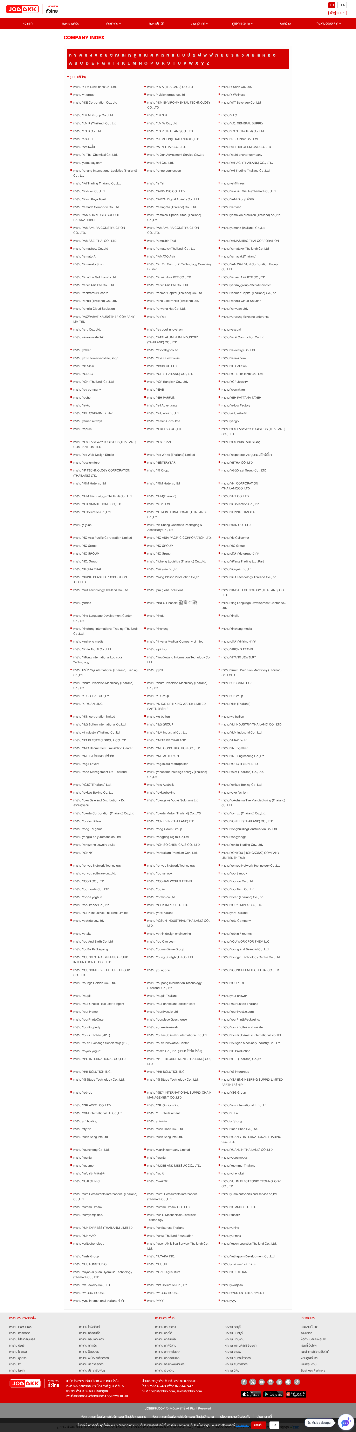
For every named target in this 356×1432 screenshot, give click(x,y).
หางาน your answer (234, 995)
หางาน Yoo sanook (159, 873)
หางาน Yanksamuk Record (90, 293)
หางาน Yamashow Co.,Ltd (90, 248)
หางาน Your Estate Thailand (239, 1003)
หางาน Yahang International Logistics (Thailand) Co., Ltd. (105, 173)
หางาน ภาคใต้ (163, 1333)
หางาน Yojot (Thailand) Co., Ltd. (242, 771)
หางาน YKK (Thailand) (235, 703)
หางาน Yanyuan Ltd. (234, 308)
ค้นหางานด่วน (70, 23)
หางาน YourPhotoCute (88, 1019)
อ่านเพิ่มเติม (242, 1425)
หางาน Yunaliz (230, 1214)
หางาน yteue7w (157, 1121)
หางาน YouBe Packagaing (90, 949)
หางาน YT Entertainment (163, 1113)
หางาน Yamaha (231, 207)
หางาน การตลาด (19, 1333)
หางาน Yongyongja (233, 836)
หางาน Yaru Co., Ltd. (87, 329)
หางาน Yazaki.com (233, 358)
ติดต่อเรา (306, 1333)
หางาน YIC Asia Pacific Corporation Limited (102, 537)
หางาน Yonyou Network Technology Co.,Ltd (251, 865)
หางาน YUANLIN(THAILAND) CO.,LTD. (247, 1149)
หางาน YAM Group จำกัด (237, 199)
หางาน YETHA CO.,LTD (237, 462)
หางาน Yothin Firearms (236, 933)
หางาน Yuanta (82, 1157)
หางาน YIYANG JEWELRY (238, 657)
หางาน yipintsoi (157, 649)
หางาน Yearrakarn (233, 389)
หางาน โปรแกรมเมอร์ (22, 1339)
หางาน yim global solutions (165, 590)
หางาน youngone (158, 970)
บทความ (285, 23)
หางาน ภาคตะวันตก (167, 1358)
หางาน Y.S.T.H (83, 139)
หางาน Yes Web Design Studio (93, 454)
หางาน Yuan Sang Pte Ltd (90, 1136)
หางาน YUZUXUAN (234, 1272)
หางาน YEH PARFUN (161, 397)
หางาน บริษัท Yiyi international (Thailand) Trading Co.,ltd (105, 673)
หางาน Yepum (82, 429)
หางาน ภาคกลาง (165, 1327)
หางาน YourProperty (86, 1027)
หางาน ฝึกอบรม (89, 1351)
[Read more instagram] (270, 1382)
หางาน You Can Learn (161, 941)
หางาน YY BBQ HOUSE (89, 1292)
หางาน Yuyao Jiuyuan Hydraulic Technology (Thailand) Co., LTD (102, 1275)
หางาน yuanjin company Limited (168, 1149)
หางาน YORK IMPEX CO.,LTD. (167, 905)
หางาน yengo (230, 421)
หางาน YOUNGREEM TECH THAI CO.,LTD (250, 970)
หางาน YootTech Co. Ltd (237, 889)
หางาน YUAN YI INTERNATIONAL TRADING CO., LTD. (251, 1139)
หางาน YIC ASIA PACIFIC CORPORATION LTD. (179, 537)
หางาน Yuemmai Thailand (238, 1165)
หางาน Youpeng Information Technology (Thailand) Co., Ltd (174, 985)
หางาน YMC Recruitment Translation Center (102, 748)
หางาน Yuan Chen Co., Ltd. (239, 1129)
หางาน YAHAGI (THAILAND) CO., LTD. (247, 162)
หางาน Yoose (156, 889)
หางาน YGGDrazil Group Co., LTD (243, 470)
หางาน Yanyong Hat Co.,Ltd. (166, 308)
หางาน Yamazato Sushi (88, 264)
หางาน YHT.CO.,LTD (235, 496)
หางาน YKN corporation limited (94, 716)
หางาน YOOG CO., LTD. (89, 881)
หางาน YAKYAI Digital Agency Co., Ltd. (173, 199)
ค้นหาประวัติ (156, 23)
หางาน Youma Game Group (165, 949)
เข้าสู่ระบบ (336, 13)
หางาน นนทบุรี (234, 1333)
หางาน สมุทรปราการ (238, 1358)
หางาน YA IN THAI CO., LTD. (166, 146)
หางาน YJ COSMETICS (237, 683)
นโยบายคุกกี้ (264, 1416)
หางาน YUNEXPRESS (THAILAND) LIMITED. (103, 1227)
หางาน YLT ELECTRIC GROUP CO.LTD (99, 740)
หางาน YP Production (235, 1051)
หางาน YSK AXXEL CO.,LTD (92, 1105)
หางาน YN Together (234, 748)
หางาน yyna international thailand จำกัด (99, 1300)
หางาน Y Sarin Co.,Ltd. (236, 86)
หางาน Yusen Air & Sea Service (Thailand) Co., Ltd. (178, 1246)
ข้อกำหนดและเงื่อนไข (313, 1339)
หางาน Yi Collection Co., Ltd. (240, 504)
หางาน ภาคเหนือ (165, 1339)
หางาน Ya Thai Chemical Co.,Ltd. (95, 154)
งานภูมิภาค (198, 23)
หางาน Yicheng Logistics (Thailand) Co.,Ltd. (176, 561)
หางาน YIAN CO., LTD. (236, 524)
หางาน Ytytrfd (82, 1129)
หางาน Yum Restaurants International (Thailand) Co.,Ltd (105, 1197)
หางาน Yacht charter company (241, 154)
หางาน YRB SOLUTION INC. (92, 1071)
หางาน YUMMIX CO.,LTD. (238, 1207)
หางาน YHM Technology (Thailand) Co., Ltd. (102, 496)
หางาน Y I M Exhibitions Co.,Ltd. (95, 86)
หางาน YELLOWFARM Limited (93, 413)
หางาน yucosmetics (234, 1157)
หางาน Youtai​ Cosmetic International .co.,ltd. (177, 1035)
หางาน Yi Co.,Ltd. (159, 504)
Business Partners (313, 1370)
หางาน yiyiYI (155, 670)
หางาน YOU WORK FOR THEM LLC (245, 941)
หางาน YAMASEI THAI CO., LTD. (95, 240)
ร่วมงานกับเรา (309, 1327)
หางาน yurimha (231, 1235)
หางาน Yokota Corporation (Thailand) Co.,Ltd (103, 813)
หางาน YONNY (83, 852)
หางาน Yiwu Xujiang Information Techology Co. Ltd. (179, 660)
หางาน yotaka (82, 933)
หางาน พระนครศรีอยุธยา (240, 1345)
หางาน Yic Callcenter (235, 537)
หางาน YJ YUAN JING (88, 703)
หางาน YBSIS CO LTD (162, 366)
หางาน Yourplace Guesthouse (167, 1019)
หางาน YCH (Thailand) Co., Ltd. (242, 373)
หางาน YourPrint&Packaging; (240, 1019)
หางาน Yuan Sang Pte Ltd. (165, 1136)
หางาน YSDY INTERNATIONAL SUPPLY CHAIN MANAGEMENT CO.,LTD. (179, 1095)
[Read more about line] (288, 1382)
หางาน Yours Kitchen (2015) (91, 1035)
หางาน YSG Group (233, 1092)
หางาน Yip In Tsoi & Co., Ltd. (92, 649)
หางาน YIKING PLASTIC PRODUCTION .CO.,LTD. (100, 580)
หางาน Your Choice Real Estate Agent (98, 1003)
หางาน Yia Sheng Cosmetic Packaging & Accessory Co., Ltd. (174, 527)
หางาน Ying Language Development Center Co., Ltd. (102, 618)
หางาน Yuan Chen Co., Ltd (165, 1129)
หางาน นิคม (232, 1370)
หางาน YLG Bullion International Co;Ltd (99, 724)
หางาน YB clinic (83, 366)
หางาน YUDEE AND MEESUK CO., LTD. (174, 1165)
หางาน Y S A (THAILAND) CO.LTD (170, 86)
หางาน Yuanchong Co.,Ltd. (91, 1149)
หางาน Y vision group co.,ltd (166, 94)
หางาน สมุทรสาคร (236, 1364)
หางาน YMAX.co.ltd (234, 740)
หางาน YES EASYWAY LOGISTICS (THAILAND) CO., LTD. (253, 431)
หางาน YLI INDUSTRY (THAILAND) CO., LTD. (251, 724)
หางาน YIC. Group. (85, 561)
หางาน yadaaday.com (87, 162)
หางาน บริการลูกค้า (91, 1364)
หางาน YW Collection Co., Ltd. (167, 1285)
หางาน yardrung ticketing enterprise (245, 316)
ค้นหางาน (112, 23)
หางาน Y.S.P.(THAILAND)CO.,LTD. (170, 131)
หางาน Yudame (83, 1165)
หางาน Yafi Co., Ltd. (160, 162)
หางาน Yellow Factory (235, 405)
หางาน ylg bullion (158, 716)
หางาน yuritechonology (88, 1243)
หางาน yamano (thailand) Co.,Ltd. (243, 227)
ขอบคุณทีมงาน (310, 1358)
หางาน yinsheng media (88, 641)
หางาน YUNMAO (84, 1235)
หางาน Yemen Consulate (163, 421)
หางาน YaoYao (156, 316)
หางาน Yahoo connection (164, 170)
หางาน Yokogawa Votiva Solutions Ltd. (173, 800)
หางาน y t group (84, 94)
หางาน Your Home (85, 1011)
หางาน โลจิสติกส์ (89, 1327)
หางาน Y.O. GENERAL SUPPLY (242, 123)
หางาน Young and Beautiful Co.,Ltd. (245, 949)
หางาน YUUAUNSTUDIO (90, 1264)
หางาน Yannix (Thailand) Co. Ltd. (95, 300)
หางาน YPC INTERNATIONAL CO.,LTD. (99, 1058)
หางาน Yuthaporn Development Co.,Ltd (248, 1256)
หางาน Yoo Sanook (234, 873)
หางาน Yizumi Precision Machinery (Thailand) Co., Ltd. (103, 685)
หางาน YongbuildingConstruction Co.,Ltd (249, 829)
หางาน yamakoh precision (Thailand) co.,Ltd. (251, 215)
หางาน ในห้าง (17, 1370)
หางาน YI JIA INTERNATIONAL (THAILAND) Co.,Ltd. (176, 515)
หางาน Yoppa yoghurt (87, 897)
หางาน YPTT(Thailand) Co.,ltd (241, 1058)
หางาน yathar (82, 350)
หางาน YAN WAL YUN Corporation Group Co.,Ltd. (249, 267)
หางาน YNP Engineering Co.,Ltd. (243, 756)
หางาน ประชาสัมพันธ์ (92, 1370)
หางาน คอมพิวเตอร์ (91, 1339)
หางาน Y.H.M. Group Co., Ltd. (93, 115)
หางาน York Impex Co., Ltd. (91, 905)
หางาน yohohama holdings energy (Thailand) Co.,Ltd (177, 774)
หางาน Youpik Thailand (162, 995)
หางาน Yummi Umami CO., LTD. (168, 1207)
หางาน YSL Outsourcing (163, 1105)
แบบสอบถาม (308, 1364)
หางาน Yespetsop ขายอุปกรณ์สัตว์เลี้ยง (246, 454)
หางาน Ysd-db (82, 1092)
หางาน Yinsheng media (236, 628)
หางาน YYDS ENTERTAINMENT (242, 1292)
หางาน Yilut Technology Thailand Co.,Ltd (248, 577)
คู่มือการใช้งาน (241, 23)
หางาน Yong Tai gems (87, 829)
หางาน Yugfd (155, 1173)
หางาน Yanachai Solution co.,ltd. (95, 277)
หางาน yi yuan (82, 524)
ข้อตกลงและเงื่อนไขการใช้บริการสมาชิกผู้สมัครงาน (183, 1416)
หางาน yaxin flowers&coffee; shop (95, 358)
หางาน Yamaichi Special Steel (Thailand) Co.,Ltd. (174, 217)
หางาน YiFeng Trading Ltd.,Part (242, 561)
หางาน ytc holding (85, 1121)
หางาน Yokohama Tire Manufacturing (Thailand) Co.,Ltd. (253, 803)
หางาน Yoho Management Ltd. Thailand (100, 771)
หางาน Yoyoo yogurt (87, 1051)
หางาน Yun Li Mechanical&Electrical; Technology (171, 1217)
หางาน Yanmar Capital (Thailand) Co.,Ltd (174, 293)
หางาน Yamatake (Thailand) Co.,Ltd (245, 248)
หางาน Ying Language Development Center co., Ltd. (253, 605)
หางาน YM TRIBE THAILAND (166, 740)
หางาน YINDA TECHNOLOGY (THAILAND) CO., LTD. (253, 593)
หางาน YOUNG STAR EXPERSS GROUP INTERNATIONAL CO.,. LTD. (100, 960)
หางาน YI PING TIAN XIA (238, 512)
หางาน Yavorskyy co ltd (162, 350)
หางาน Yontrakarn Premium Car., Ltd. (172, 852)
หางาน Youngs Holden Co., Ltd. (94, 983)
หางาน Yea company (87, 389)
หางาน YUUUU (157, 1264)
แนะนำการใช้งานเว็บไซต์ (315, 1351)
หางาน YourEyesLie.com (237, 1011)
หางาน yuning (230, 1227)
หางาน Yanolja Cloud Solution (241, 300)
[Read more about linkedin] (279, 1382)
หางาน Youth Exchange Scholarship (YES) (101, 1043)
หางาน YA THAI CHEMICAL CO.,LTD (246, 146)
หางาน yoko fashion (234, 792)
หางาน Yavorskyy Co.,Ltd (238, 350)
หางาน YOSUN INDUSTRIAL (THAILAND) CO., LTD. (178, 923)
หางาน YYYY (155, 1300)
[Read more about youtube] (261, 1382)
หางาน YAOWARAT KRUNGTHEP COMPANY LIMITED (104, 319)
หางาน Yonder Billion (87, 821)
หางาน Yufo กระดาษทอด (88, 1173)
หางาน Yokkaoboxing (161, 792)
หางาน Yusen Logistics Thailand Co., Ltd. (249, 1243)
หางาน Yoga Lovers (86, 763)
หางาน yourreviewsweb (162, 1027)
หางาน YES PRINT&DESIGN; (240, 442)
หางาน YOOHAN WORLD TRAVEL (170, 881)
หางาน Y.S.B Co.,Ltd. (87, 131)
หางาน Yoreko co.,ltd (161, 897)
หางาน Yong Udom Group (164, 829)
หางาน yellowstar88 (234, 413)
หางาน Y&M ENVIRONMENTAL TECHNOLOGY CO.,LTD (178, 105)
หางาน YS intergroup (235, 1071)
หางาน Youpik (82, 995)
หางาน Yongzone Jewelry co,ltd (94, 844)
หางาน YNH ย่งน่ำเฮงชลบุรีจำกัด (93, 756)
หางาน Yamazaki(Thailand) (238, 256)
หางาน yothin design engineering (169, 933)
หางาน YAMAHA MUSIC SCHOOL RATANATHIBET (96, 217)
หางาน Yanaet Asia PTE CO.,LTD (169, 277)
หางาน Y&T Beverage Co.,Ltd (241, 102)
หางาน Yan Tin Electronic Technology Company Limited (179, 267)
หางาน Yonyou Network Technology (97, 865)
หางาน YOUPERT (233, 983)
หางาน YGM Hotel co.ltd (89, 483)
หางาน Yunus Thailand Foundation (170, 1235)
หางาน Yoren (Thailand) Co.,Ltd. (242, 897)
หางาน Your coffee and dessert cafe (171, 1003)
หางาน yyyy (228, 1300)
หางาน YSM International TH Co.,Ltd (98, 1113)
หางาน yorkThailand (160, 912)
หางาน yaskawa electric (88, 337)
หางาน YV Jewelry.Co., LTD (91, 1285)
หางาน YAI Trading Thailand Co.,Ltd (245, 170)
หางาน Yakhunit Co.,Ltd (89, 191)
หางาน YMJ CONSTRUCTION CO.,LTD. (174, 748)
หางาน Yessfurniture (86, 462)
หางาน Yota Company (236, 920)
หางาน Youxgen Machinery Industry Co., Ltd (251, 1043)
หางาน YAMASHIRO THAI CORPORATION (250, 240)
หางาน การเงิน (88, 1345)
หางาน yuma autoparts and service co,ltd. (249, 1194)
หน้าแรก (28, 23)
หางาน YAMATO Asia (161, 256)
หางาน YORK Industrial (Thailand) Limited (101, 912)
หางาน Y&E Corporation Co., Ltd (95, 102)
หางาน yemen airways (87, 421)
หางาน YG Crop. (158, 470)
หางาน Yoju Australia (160, 784)
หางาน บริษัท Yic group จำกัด (240, 553)
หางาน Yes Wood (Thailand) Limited (171, 454)
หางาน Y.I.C (229, 115)
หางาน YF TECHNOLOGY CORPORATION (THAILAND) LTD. (101, 473)
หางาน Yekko (81, 405)
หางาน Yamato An (85, 256)
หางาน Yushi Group (86, 1256)
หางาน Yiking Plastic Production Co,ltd (173, 577)
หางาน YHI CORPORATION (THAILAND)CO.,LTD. (239, 486)
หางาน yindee (82, 602)
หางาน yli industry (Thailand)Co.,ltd (96, 732)
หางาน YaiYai (155, 183)
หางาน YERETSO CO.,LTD (164, 429)
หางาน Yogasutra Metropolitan (167, 763)
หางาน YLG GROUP (160, 724)
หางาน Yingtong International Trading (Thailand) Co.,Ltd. (105, 631)
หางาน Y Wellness (233, 94)
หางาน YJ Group (158, 696)
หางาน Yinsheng (158, 628)
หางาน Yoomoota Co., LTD (91, 889)
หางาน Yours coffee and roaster (242, 1027)
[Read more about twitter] (252, 1382)
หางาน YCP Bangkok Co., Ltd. (167, 381)
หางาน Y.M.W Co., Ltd (162, 123)
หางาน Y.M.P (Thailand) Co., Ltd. (95, 123)
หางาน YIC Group (85, 545)
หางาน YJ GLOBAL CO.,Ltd (91, 696)
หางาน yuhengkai (232, 1173)
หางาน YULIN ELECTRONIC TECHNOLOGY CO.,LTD (251, 1184)
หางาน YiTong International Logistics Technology (97, 660)
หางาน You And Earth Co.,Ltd (93, 941)
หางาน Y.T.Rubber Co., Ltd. (240, 139)
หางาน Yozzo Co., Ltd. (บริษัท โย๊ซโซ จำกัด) (174, 1051)
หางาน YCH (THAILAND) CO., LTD (170, 373)
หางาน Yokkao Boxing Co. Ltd (241, 784)
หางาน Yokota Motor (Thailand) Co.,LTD (174, 813)
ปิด (274, 1425)
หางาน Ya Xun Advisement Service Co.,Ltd (175, 154)
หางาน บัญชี (17, 1345)
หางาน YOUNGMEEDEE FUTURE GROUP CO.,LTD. (101, 973)
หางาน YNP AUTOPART (163, 756)
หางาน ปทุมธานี (234, 1339)
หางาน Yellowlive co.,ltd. (163, 413)
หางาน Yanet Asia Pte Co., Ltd (93, 285)
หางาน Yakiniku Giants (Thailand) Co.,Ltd (248, 191)
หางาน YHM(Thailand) (161, 496)
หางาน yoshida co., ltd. (88, 920)
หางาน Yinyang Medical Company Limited (175, 641)
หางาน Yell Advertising (162, 405)
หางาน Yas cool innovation (165, 329)
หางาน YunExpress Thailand (165, 1227)
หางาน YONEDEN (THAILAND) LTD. (171, 821)
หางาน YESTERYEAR (161, 462)
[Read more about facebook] (243, 1382)
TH (332, 5)
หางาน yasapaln (231, 329)
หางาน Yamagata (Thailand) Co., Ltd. (172, 207)
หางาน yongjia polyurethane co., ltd (97, 836)
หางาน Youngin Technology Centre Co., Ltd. (251, 957)
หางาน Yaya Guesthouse (163, 358)
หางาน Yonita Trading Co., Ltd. (242, 844)
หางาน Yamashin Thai (161, 240)
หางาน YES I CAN (159, 442)
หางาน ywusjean (232, 1285)
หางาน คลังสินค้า (89, 1333)
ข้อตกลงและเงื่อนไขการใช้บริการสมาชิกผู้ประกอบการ (113, 1416)
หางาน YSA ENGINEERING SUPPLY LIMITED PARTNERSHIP (252, 1082)
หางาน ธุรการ (18, 1358)
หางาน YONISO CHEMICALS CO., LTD (173, 844)
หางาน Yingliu (230, 615)
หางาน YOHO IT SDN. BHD (239, 763)
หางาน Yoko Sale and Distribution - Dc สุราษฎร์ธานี (99, 803)
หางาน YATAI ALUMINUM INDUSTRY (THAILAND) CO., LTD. (172, 340)
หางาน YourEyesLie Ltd (162, 1011)
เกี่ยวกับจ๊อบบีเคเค (327, 23)
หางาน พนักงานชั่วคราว (94, 1358)
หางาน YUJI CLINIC (86, 1181)
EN (343, 5)
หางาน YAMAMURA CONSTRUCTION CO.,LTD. (99, 230)
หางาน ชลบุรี (233, 1327)
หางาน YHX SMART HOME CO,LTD (97, 504)
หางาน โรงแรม (18, 1351)
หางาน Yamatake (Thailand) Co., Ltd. (171, 248)
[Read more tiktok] (297, 1382)
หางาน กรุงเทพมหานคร (170, 1364)
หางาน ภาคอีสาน (165, 1345)
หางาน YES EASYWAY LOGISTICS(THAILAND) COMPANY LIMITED (104, 444)
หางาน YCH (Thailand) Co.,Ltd (93, 381)
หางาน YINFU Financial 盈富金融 (172, 602)
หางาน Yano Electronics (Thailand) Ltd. (173, 300)
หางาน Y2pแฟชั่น (84, 146)
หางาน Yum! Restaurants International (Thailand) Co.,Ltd (172, 1197)
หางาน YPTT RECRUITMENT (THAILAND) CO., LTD (179, 1061)
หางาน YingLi (155, 615)
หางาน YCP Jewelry (234, 381)
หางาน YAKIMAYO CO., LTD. (166, 191)
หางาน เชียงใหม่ (164, 1370)
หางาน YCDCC (83, 373)
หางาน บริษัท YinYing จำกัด (238, 641)
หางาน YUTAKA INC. (161, 1256)
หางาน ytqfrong (231, 1121)
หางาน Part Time (20, 1327)
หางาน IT (15, 1364)
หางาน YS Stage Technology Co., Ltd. (99, 1079)
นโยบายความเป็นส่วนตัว (235, 1416)
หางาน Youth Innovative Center (168, 1043)
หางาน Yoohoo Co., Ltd (237, 881)
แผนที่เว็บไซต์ (308, 1345)
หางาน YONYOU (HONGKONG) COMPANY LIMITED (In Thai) (250, 855)
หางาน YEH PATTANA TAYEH (241, 397)
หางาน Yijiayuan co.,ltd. (162, 569)
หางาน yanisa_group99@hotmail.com (246, 285)
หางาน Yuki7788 (157, 1181)
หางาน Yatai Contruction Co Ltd (242, 337)
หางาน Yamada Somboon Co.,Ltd (96, 207)
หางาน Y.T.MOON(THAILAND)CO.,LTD (173, 139)
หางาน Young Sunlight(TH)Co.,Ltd (170, 957)
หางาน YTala (229, 1113)
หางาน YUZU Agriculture (163, 1272)
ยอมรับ (258, 1425)
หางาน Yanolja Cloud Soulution (94, 308)
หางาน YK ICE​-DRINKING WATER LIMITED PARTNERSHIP (176, 706)
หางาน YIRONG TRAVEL (237, 649)
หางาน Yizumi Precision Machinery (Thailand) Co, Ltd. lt (251, 673)
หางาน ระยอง (233, 1351)
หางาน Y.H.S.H (157, 115)
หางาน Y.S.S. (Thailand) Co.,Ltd (242, 131)
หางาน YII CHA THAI (87, 569)
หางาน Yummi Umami (87, 1207)
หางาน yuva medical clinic (238, 1264)
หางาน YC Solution (234, 366)
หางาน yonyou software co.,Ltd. (94, 873)
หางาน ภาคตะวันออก (168, 1351)
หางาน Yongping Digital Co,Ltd (168, 836)
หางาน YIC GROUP (160, 545)
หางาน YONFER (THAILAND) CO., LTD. (247, 821)
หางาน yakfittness (233, 183)
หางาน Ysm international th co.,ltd (244, 1105)
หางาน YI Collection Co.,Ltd (92, 512)
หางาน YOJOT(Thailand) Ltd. (92, 784)
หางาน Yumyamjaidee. (88, 1214)
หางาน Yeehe (81, 397)
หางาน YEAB (155, 389)
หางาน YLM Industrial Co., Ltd (167, 732)
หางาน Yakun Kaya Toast (89, 199)
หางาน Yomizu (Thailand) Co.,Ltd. (243, 813)
